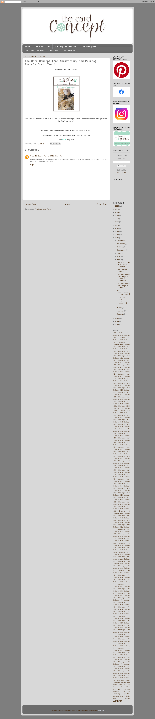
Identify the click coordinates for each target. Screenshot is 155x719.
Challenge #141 (124, 415)
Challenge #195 (118, 504)
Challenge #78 (124, 643)
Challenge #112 (124, 360)
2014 (117, 321)
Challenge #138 (118, 403)
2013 (117, 324)
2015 (117, 318)
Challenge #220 (118, 545)
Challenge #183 (124, 483)
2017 (117, 235)
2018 (117, 231)
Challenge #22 (124, 543)
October (120, 247)
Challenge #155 (124, 438)
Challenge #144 (124, 419)
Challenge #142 (118, 417)
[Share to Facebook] (57, 144)
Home (27, 46)
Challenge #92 (118, 668)
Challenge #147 (124, 424)
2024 (117, 212)
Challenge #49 (124, 598)
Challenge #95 (118, 673)
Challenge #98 (118, 678)
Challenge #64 (124, 620)
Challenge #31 (118, 573)
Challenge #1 (124, 342)
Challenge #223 (118, 550)
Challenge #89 (124, 662)
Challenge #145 (118, 422)
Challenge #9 (117, 664)
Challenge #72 (124, 634)
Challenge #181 (118, 481)
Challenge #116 (118, 367)
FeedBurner (121, 172)
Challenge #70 (118, 632)
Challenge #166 (124, 456)
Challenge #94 (124, 671)
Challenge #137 (124, 401)
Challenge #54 (124, 607)
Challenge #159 (118, 445)
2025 (117, 209)
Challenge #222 (124, 547)
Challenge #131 (124, 392)
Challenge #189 (124, 493)
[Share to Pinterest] (59, 144)
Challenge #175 (124, 470)
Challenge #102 (118, 349)
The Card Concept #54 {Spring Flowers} (123, 264)
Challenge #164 (118, 454)
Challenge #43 (124, 588)
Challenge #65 (118, 623)
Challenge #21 (118, 527)
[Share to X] (55, 144)
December (121, 240)
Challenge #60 (118, 618)
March (119, 308)
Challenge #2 (124, 511)
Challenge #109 (118, 335)
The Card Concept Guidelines (41, 51)
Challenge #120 (124, 374)
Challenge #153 (118, 435)
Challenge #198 (118, 509)
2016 (117, 238)
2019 (117, 228)
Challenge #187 (118, 490)
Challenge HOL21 (123, 680)
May (119, 256)
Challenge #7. (124, 630)
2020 (117, 225)
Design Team (125, 682)
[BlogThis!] (53, 144)
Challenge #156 (118, 440)
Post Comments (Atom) (43, 209)
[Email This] (51, 144)
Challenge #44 (118, 591)
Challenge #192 (118, 499)
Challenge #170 (118, 463)
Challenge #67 (124, 625)
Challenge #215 (118, 536)
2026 (117, 206)
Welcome (127, 698)
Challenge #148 (118, 426)
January (120, 314)
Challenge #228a (118, 559)
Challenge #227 (124, 556)
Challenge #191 (124, 497)
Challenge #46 (124, 593)
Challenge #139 (124, 410)
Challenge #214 (124, 534)
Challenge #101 (124, 346)
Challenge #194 (124, 502)
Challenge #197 (124, 506)
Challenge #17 (124, 337)
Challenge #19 (118, 495)
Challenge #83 (124, 652)
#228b (115, 333)
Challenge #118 (124, 369)
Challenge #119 (118, 372)
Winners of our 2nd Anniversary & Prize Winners (123, 293)
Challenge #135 (118, 399)
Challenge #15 (124, 429)
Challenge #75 (124, 639)
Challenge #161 (118, 449)
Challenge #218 (118, 540)
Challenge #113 (118, 362)
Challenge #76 (118, 641)
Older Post (102, 204)
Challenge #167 (118, 458)
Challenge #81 (118, 650)
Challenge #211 (124, 529)
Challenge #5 (117, 600)
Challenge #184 (118, 486)
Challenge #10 (118, 344)
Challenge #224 (124, 552)
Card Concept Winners (122, 270)
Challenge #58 (118, 614)
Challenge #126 (124, 383)
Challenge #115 (124, 365)
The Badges (68, 51)
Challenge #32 (118, 340)
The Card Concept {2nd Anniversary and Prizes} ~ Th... (123, 301)
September (121, 250)
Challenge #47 (118, 595)
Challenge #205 (124, 520)
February (120, 311)
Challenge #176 (118, 472)
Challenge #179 (118, 477)
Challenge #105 (118, 353)
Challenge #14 (118, 413)
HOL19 (122, 687)
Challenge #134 (124, 397)
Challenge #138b (124, 406)
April (119, 260)
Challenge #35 (118, 577)
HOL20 (128, 687)
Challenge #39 (118, 582)
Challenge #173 (118, 467)
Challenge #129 (124, 388)
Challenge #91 (124, 666)
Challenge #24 (124, 561)
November (121, 244)
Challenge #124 (118, 381)
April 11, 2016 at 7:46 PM (53, 156)
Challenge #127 (118, 385)
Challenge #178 (124, 474)
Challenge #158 (124, 442)
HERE (64, 140)
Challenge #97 (124, 675)
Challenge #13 (118, 390)
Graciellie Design (36, 156)
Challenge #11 (118, 358)
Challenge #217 (124, 538)
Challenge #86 (124, 657)
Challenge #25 (118, 563)
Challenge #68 (118, 627)
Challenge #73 (118, 636)
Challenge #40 (124, 584)
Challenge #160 (124, 447)
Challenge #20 (118, 513)
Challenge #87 (118, 659)
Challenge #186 (124, 488)
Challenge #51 (124, 602)
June (119, 253)
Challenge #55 (118, 609)
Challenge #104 (124, 351)
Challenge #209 (124, 524)
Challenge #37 (124, 579)
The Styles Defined (66, 46)
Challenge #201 (124, 515)
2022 (117, 219)
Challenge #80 (124, 648)
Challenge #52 (118, 604)
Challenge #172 (124, 465)
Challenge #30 (124, 570)
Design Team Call (119, 684)
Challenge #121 (118, 376)
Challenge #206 (118, 522)
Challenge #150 (118, 431)
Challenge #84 (118, 655)
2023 (117, 215)
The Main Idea (42, 46)
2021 (117, 222)
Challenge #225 (118, 554)
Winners (117, 700)
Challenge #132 (118, 394)
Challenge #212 (118, 531)
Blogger (101, 710)
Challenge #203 (118, 518)
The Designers (89, 46)
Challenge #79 (118, 646)
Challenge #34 (124, 575)
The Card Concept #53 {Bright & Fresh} (123, 286)
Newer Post (30, 204)
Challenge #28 (124, 566)
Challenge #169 (124, 461)
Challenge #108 (124, 356)
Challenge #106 (124, 333)
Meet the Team (119, 689)
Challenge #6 (124, 616)
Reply (32, 165)
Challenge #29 (118, 568)
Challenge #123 (124, 378)
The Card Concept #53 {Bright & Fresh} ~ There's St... (123, 277)
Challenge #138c (118, 408)
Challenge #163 (124, 451)
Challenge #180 (124, 479)
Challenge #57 (124, 611)
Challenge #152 (124, 433)
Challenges (116, 682)
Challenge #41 (118, 586)
